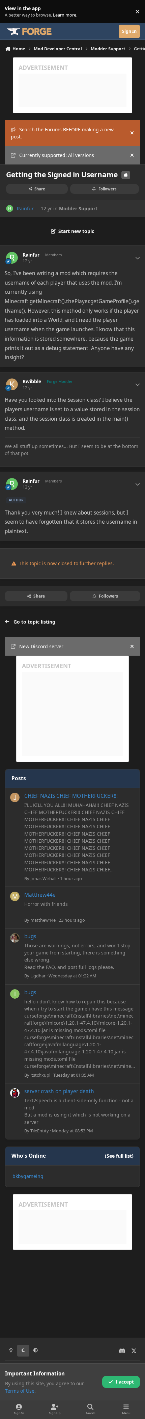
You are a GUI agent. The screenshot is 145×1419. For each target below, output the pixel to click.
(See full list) (119, 1156)
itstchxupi (40, 1075)
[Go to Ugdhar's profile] (15, 938)
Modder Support (78, 208)
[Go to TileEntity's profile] (15, 1093)
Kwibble (32, 381)
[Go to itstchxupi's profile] (15, 994)
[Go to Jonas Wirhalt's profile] (15, 797)
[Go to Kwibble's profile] (12, 384)
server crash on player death (59, 1091)
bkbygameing (28, 1176)
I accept (125, 1381)
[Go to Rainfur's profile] (9, 208)
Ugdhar (38, 976)
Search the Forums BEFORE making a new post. (62, 133)
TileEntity (39, 1131)
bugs (30, 936)
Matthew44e (40, 894)
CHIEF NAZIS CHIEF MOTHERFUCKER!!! (71, 795)
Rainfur (25, 208)
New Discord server (41, 646)
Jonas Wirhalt (43, 878)
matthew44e (43, 920)
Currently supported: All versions (56, 155)
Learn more (13, 11)
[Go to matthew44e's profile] (15, 896)
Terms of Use (19, 1391)
